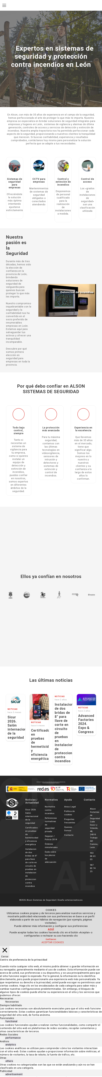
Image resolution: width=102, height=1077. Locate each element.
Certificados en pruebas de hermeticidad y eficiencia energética (42, 745)
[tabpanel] (51, 1012)
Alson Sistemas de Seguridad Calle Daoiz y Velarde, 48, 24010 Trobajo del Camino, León (95, 828)
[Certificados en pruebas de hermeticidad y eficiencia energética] (39, 707)
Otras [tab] (3, 1057)
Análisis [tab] (4, 1041)
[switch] (2, 1021)
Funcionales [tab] (7, 1018)
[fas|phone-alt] (87, 856)
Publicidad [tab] (6, 1071)
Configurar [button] (51, 939)
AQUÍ (51, 929)
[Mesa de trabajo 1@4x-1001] (12, 803)
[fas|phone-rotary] (87, 868)
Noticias (13, 709)
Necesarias (12, 1001)
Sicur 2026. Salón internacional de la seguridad (18, 727)
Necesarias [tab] (6, 998)
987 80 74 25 (92, 868)
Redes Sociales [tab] (9, 1034)
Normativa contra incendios (50, 810)
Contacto (69, 835)
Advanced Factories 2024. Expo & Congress (86, 724)
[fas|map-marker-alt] (87, 828)
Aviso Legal (70, 807)
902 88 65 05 (92, 856)
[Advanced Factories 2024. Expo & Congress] (86, 699)
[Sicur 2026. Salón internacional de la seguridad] (15, 700)
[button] (4, 5)
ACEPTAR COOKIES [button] (53, 942)
